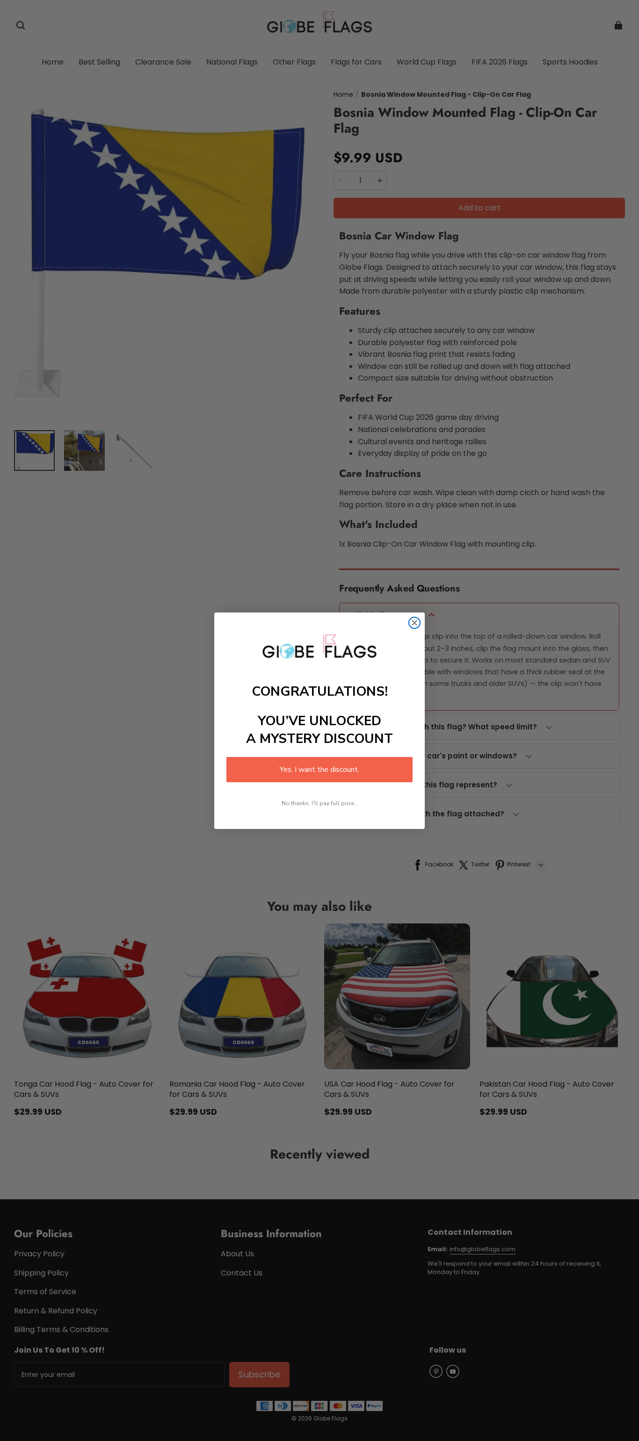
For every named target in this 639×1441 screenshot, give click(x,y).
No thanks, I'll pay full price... (320, 803)
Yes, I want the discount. (319, 769)
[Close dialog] (414, 622)
